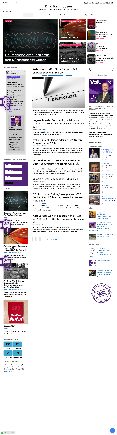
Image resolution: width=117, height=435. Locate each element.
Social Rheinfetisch (107, 174)
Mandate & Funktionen (40, 15)
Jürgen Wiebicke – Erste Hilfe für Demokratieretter (107, 151)
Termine (59, 15)
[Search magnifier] (111, 69)
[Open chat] (112, 430)
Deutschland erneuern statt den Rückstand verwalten (15, 214)
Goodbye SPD (9, 326)
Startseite (27, 15)
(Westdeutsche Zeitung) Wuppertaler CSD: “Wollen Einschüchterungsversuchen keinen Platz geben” (57, 197)
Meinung (8, 21)
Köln (97, 38)
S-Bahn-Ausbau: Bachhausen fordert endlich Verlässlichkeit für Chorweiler (16, 248)
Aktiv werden (13, 2)
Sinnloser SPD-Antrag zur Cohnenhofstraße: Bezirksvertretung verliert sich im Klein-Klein (14, 284)
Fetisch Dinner (105, 185)
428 (47, 239)
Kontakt (75, 15)
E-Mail (8, 176)
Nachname (9, 170)
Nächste (54, 239)
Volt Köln (69, 75)
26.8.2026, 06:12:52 (11, 78)
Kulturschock (105, 163)
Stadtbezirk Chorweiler (74, 21)
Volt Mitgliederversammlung (108, 197)
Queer (44, 129)
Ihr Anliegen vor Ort (87, 15)
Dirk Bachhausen (58, 6)
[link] (85, 3)
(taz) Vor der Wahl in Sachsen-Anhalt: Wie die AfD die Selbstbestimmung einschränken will (58, 219)
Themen (51, 15)
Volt (103, 50)
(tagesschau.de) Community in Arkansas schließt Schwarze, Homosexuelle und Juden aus (58, 123)
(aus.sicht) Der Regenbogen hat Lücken (55, 178)
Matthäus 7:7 (8, 371)
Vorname (8, 164)
